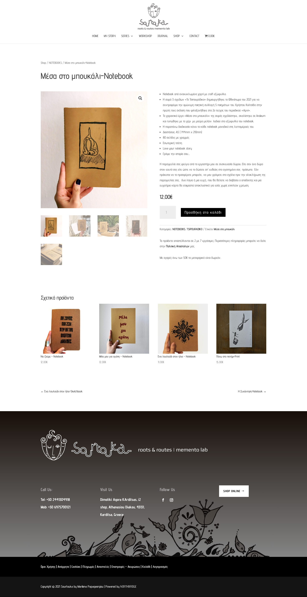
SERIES (125, 36)
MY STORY (110, 36)
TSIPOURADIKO (194, 229)
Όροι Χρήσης (48, 566)
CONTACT (194, 36)
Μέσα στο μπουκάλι (224, 229)
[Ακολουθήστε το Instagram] (171, 500)
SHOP (176, 36)
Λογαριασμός (160, 566)
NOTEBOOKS (55, 62)
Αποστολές (103, 566)
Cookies (75, 566)
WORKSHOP (145, 36)
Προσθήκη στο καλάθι (203, 212)
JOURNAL (162, 36)
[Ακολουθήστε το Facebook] (163, 500)
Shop (43, 62)
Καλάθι (146, 566)
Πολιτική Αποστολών (177, 246)
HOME (95, 36)
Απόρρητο (63, 566)
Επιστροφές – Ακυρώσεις (126, 566)
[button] (140, 98)
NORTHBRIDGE (128, 586)
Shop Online (231, 491)
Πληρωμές (88, 566)
